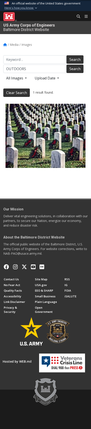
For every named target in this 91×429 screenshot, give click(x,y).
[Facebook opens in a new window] (6, 267)
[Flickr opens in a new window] (42, 267)
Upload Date (45, 78)
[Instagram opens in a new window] (15, 267)
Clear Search (16, 92)
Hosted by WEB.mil (17, 361)
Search (75, 59)
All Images (15, 78)
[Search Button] (77, 16)
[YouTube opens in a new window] (33, 267)
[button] (21, 8)
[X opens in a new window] (24, 267)
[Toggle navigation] (84, 16)
